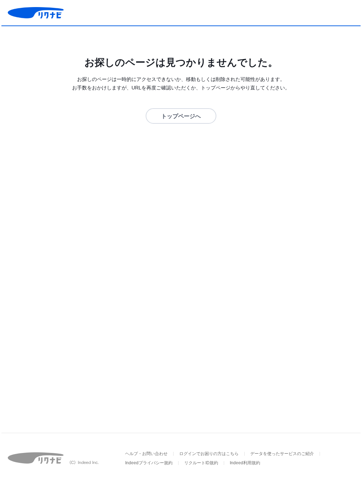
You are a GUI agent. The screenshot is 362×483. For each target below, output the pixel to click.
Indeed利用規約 (245, 462)
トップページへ (181, 116)
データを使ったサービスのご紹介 (282, 453)
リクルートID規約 (201, 462)
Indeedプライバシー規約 (149, 462)
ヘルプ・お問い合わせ (146, 453)
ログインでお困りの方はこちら (209, 453)
